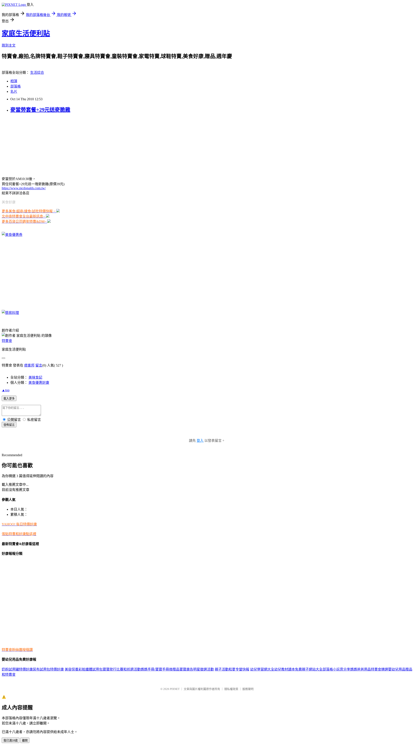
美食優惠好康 (38, 382)
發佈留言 (9, 424)
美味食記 (35, 377)
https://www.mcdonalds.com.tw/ (24, 188)
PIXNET (175, 689)
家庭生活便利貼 (26, 33)
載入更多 (9, 398)
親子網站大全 (312, 669)
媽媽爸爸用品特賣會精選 (369, 669)
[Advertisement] (29, 144)
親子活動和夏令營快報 (232, 669)
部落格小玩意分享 (336, 669)
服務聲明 (248, 689)
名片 (13, 91)
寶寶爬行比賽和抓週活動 (122, 669)
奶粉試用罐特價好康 (17, 669)
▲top (5, 390)
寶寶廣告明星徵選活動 (196, 669)
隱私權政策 (231, 689)
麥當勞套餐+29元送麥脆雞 (40, 110)
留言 (38, 365)
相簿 (13, 81)
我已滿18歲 (10, 740)
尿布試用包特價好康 (48, 669)
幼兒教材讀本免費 (288, 669)
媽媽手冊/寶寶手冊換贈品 (160, 669)
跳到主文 (9, 45)
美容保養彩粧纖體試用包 (84, 669)
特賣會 (7, 341)
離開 (25, 740)
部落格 (15, 86)
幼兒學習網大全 (262, 669)
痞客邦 (29, 365)
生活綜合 (37, 72)
